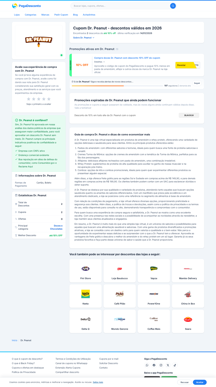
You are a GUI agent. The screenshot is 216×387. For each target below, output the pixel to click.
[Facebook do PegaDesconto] (154, 365)
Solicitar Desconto (108, 363)
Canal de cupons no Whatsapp (71, 363)
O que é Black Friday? (23, 363)
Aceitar (199, 382)
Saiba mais (98, 382)
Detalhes (98, 62)
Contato (103, 367)
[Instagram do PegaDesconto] (161, 365)
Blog (75, 14)
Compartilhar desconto (67, 372)
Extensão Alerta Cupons (68, 367)
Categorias (30, 14)
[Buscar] (173, 6)
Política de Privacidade (24, 372)
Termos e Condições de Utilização (73, 358)
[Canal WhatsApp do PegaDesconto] (147, 365)
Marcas (45, 14)
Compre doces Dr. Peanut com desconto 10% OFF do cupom (127, 57)
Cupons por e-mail (108, 358)
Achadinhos (89, 14)
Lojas (17, 14)
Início (14, 340)
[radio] (28, 99)
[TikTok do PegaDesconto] (175, 365)
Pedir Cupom (61, 14)
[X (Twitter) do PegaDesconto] (168, 365)
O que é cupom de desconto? (27, 358)
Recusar (185, 382)
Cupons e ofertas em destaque (28, 367)
